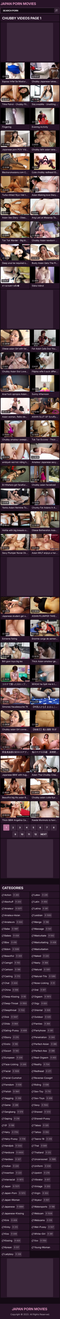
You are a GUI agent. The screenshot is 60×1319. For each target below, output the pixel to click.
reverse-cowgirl (43, 1078)
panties (42, 1023)
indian (11, 1166)
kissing (12, 1240)
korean (11, 1247)
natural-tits (44, 976)
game (11, 1105)
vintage (42, 1186)
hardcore (13, 1152)
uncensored (45, 1159)
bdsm (11, 949)
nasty (41, 962)
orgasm (42, 996)
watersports (44, 1206)
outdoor (42, 1016)
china (11, 989)
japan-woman (12, 1200)
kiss (10, 1233)
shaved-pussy (42, 1119)
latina (41, 908)
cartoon (12, 969)
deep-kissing (15, 996)
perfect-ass (44, 1050)
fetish (11, 1091)
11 (29, 834)
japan (11, 1186)
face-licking (15, 1064)
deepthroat (14, 1010)
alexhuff (12, 901)
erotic (11, 1044)
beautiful (13, 955)
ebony (11, 1037)
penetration (44, 1037)
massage (42, 928)
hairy (11, 1132)
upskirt (41, 1172)
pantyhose (43, 1030)
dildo (11, 1023)
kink (10, 1220)
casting (12, 976)
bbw (10, 942)
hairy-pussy (14, 1138)
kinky (11, 1227)
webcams (43, 1220)
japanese (14, 1206)
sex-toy (42, 1091)
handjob (13, 1145)
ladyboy (12, 1254)
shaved (42, 1111)
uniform (42, 1166)
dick (11, 1016)
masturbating (45, 942)
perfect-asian (45, 1044)
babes (11, 935)
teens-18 (43, 1138)
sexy (41, 1105)
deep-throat (15, 1003)
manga (41, 922)
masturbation (41, 950)
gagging (12, 1098)
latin (40, 901)
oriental (42, 1010)
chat (10, 983)
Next (44, 834)
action (11, 894)
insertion (12, 1172)
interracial (13, 1179)
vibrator (42, 1179)
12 (35, 834)
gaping (11, 1118)
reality (41, 1064)
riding (41, 1084)
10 (22, 834)
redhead (42, 1071)
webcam (43, 1213)
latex (41, 894)
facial (11, 1071)
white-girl (43, 1233)
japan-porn (14, 1193)
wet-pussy (44, 1227)
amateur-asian (12, 916)
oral (40, 989)
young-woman (42, 1248)
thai (40, 1145)
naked (41, 955)
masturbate (44, 935)
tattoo (41, 1132)
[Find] (56, 10)
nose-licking (44, 983)
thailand (42, 1152)
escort (11, 1050)
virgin (41, 1193)
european (13, 1057)
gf (9, 1125)
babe (11, 928)
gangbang (13, 1111)
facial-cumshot (13, 1078)
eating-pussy (15, 1030)
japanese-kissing (14, 1214)
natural (42, 969)
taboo (41, 1125)
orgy (40, 1003)
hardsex (12, 1159)
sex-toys (43, 1098)
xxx (40, 1240)
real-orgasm (45, 1057)
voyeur (41, 1199)
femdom (12, 1084)
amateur (13, 908)
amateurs (13, 922)
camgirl (12, 962)
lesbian (42, 915)
